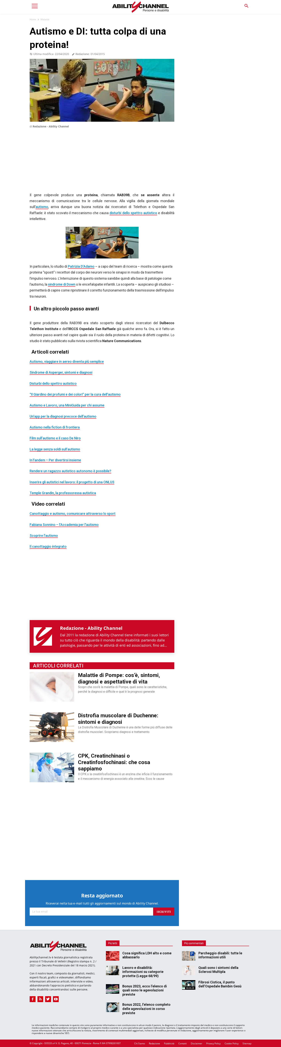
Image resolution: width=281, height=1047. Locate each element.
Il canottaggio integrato (48, 546)
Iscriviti (164, 911)
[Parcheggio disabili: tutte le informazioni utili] (188, 956)
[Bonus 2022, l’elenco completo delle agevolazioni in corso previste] (112, 1007)
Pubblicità (169, 1043)
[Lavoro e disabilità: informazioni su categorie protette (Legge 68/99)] (112, 970)
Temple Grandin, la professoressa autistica (63, 493)
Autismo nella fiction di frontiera (55, 427)
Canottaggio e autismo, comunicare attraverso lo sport (72, 514)
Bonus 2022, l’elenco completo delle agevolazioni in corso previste (146, 1008)
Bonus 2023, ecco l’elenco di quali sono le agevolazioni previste (144, 990)
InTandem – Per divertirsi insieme (55, 460)
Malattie (45, 19)
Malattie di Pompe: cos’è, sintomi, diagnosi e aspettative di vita (119, 678)
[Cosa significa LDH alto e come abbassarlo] (112, 956)
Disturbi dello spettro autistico (53, 383)
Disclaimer (196, 1043)
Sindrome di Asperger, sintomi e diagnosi (61, 372)
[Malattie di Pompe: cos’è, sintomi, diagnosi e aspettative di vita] (52, 687)
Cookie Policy (232, 1043)
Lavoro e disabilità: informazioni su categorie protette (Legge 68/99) (142, 972)
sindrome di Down (61, 284)
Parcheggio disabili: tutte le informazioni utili (220, 955)
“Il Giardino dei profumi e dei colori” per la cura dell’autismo (75, 394)
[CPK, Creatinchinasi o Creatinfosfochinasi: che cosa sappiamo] (52, 767)
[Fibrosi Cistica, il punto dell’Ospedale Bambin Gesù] (188, 985)
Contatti (182, 1043)
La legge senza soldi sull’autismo (55, 449)
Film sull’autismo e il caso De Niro (55, 438)
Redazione (154, 1043)
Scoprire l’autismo (44, 536)
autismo (42, 207)
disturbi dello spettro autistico (133, 213)
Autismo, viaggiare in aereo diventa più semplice (67, 362)
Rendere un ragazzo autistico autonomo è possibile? (70, 471)
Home (33, 19)
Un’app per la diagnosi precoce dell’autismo (63, 416)
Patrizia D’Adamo (81, 266)
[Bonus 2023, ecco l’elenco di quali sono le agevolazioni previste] (112, 989)
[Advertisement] (102, 156)
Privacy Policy (213, 1043)
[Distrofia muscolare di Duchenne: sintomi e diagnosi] (52, 727)
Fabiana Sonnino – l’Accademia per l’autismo (64, 525)
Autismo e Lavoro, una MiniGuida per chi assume (67, 405)
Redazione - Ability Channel (51, 126)
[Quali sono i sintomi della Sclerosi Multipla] (188, 970)
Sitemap (247, 1043)
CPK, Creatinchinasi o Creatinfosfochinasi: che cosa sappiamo (114, 762)
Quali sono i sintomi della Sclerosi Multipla (218, 970)
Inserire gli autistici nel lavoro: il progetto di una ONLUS (72, 482)
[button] (246, 6)
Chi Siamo (139, 1043)
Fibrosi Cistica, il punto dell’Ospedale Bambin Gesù (219, 984)
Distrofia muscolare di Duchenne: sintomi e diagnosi (118, 718)
